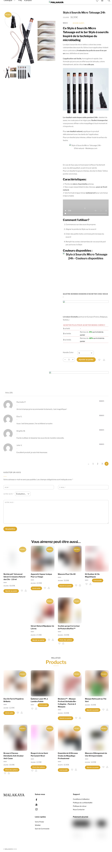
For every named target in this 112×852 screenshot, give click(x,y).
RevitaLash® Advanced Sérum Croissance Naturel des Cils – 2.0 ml (14, 576)
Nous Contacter (79, 810)
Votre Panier (39, 822)
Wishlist (38, 825)
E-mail (62, 487)
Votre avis (9, 502)
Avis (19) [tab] (9, 393)
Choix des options (66, 640)
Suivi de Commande (42, 829)
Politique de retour (80, 806)
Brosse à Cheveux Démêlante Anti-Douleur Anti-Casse (14, 755)
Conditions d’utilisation (81, 799)
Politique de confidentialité (82, 803)
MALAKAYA (9, 849)
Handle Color (68, 352)
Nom (7, 487)
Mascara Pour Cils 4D (67, 574)
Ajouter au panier (86, 360)
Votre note (8, 494)
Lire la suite (36, 588)
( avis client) (78, 23)
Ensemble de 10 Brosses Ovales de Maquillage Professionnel (68, 755)
